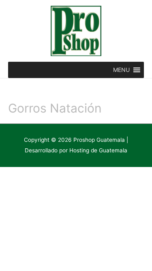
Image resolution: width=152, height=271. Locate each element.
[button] (121, 70)
